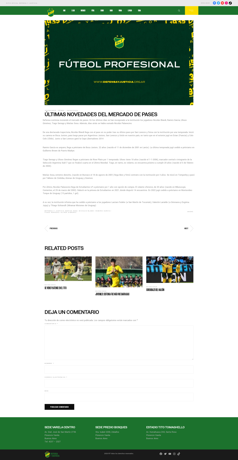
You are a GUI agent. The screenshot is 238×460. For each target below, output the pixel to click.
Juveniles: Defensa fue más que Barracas (112, 294)
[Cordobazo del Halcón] (169, 269)
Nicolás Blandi (86, 211)
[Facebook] (214, 2)
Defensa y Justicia (54, 211)
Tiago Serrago (52, 212)
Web (46, 391)
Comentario (51, 323)
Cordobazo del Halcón (155, 289)
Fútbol (61, 110)
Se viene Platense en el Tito (55, 287)
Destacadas (50, 110)
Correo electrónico (56, 377)
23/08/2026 (151, 287)
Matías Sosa (71, 211)
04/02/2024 (72, 110)
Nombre (49, 363)
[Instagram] (226, 2)
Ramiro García (103, 211)
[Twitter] (218, 2)
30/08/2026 (50, 285)
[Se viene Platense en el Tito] (68, 268)
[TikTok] (230, 3)
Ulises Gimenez (69, 212)
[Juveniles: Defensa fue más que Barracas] (119, 271)
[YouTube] (222, 2)
